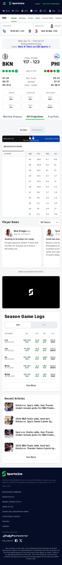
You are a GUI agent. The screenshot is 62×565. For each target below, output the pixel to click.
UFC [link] (17, 11)
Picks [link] (30, 18)
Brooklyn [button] (23, 130)
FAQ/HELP (6, 521)
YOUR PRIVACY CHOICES (11, 517)
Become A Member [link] (51, 3)
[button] (31, 385)
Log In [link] (37, 3)
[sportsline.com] (17, 4)
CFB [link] (35, 11)
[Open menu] (4, 3)
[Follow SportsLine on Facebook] (16, 541)
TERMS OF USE (7, 507)
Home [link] (14, 18)
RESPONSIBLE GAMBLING (11, 492)
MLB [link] (8, 11)
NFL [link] (26, 11)
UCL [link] (45, 11)
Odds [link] (37, 18)
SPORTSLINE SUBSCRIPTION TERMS (15, 512)
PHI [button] (44, 325)
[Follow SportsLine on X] (20, 541)
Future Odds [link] (47, 18)
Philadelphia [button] (37, 130)
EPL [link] (54, 11)
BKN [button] (18, 325)
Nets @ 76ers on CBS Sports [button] (33, 47)
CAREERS (5, 526)
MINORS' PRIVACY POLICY (11, 502)
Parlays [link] (22, 18)
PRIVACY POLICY (8, 497)
